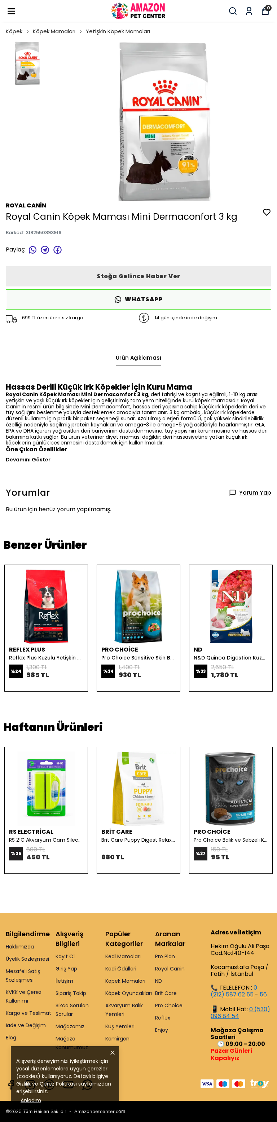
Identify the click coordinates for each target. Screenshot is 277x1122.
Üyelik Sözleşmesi (27, 959)
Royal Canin (170, 968)
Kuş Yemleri (120, 1026)
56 (263, 994)
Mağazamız (70, 1026)
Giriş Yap (66, 968)
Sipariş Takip (71, 993)
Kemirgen (117, 1038)
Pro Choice (169, 1005)
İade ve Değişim (26, 1025)
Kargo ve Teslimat (28, 1013)
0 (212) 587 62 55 (234, 991)
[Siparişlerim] (249, 11)
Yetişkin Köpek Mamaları (118, 31)
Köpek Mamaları (54, 31)
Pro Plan (165, 956)
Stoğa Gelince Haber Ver (138, 276)
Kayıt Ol (65, 956)
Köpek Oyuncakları (128, 993)
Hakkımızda (20, 946)
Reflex (162, 1017)
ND (158, 981)
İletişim (64, 981)
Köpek (14, 31)
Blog (11, 1037)
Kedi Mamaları (123, 956)
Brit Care (166, 993)
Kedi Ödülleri (120, 968)
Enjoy (161, 1030)
